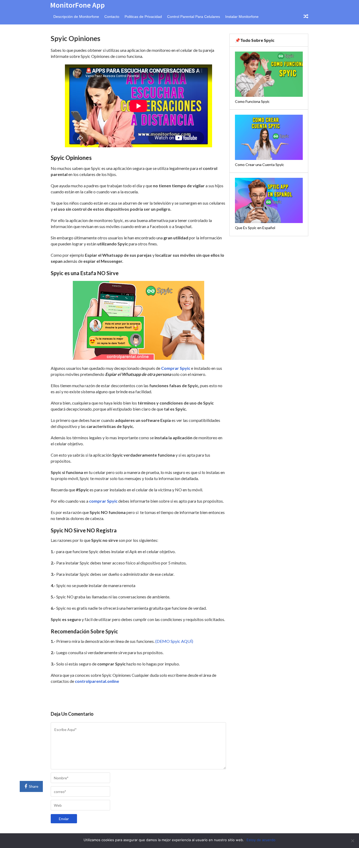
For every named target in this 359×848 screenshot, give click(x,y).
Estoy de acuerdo (261, 840)
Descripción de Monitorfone (76, 16)
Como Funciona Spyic (252, 101)
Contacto (111, 16)
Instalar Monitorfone (242, 16)
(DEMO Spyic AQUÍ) (174, 641)
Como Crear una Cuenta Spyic (259, 164)
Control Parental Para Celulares (193, 16)
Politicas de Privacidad (143, 16)
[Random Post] (306, 16)
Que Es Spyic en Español (255, 227)
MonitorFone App (77, 5)
